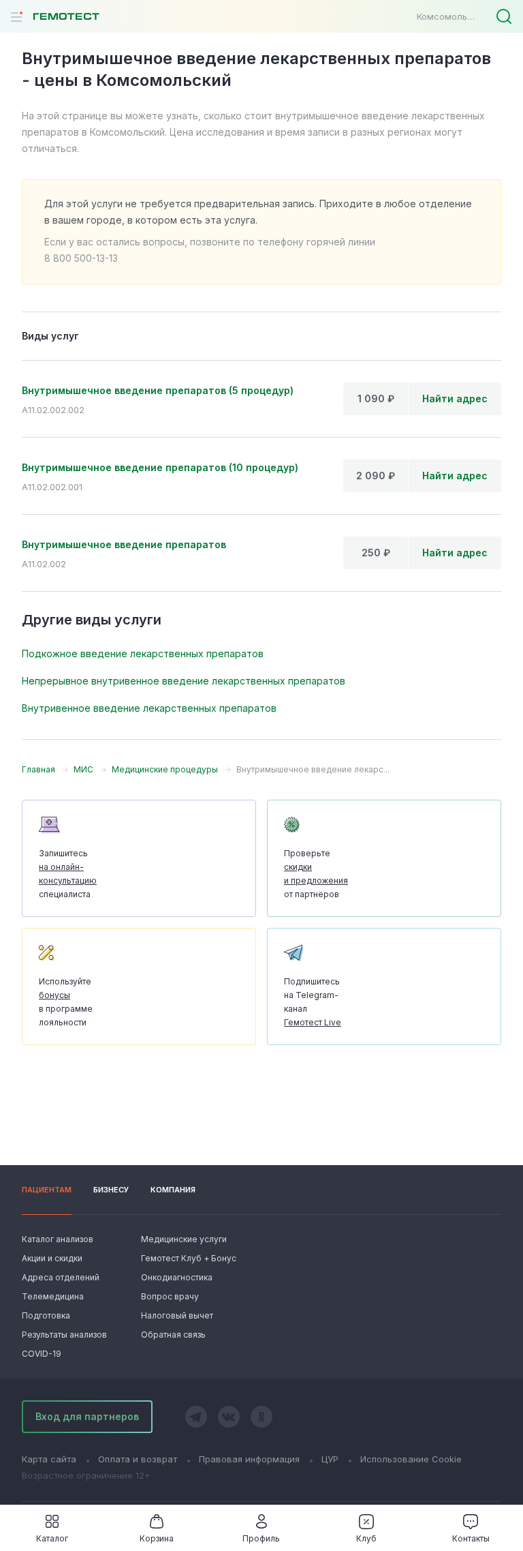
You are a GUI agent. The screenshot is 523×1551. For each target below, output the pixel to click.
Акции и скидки (52, 1258)
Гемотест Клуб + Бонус (187, 1258)
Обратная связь (173, 1334)
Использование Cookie (411, 1459)
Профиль (261, 1538)
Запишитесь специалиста (68, 873)
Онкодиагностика (176, 1277)
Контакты (471, 1538)
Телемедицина (53, 1296)
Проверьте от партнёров (316, 873)
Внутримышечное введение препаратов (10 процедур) (160, 467)
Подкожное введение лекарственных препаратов (143, 653)
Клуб (366, 1538)
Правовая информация (249, 1459)
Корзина (157, 1538)
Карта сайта (49, 1459)
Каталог (52, 1538)
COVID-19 (41, 1354)
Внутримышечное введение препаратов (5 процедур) (158, 390)
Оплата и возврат (137, 1459)
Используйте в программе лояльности (66, 1001)
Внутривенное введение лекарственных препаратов (149, 708)
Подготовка (46, 1315)
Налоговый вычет (177, 1315)
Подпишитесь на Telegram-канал (312, 1001)
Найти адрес (455, 398)
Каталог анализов (57, 1239)
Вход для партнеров (87, 1416)
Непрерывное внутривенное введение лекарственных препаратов (183, 681)
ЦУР (329, 1459)
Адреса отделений (60, 1277)
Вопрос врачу (170, 1296)
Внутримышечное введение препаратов (124, 544)
